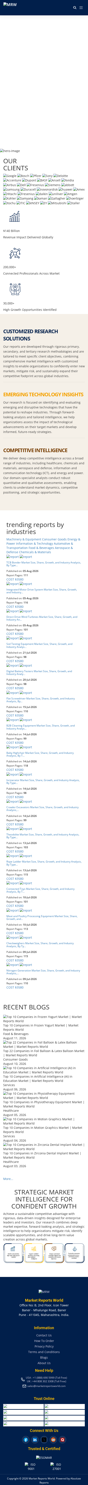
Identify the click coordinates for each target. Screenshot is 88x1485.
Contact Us (44, 1335)
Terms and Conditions (44, 1352)
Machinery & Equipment (24, 539)
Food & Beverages (42, 548)
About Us (44, 1363)
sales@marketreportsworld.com (46, 1386)
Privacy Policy (44, 1346)
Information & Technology (35, 543)
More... (8, 1179)
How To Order (44, 1341)
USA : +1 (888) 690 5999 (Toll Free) (46, 1377)
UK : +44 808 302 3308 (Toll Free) (46, 1381)
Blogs (44, 1357)
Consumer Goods (54, 539)
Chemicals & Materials (35, 552)
